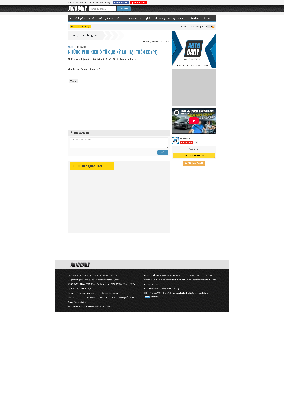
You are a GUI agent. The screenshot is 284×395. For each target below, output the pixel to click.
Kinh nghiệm (146, 18)
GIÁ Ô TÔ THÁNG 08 (194, 155)
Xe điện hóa (193, 18)
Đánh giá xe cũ (106, 18)
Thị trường (160, 18)
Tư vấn (75, 35)
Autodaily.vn (121, 2)
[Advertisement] (119, 106)
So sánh (92, 18)
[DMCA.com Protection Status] (151, 296)
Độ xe (119, 18)
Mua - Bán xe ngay (80, 26)
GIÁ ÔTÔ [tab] (193, 148)
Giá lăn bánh (195, 163)
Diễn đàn (206, 18)
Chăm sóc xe (131, 18)
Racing (181, 18)
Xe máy (171, 18)
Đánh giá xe (80, 18)
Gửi (163, 152)
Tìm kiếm (123, 8)
